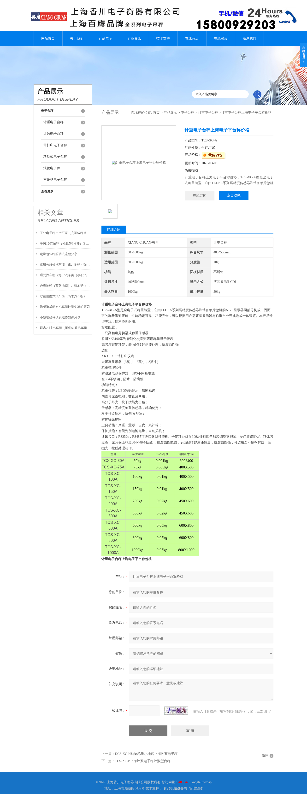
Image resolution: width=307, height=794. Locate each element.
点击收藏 (234, 195)
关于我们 (76, 38)
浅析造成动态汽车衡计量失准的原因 (65, 307)
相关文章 (50, 212)
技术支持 (163, 38)
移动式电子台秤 (55, 156)
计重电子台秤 (53, 122)
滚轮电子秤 (51, 168)
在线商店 (192, 38)
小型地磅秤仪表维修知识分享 (60, 317)
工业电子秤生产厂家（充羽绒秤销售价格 (65, 233)
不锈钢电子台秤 (55, 179)
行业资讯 (134, 38)
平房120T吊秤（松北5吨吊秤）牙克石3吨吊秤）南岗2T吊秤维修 (65, 243)
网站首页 (48, 38)
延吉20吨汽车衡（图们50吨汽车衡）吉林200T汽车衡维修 (65, 328)
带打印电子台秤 (55, 145)
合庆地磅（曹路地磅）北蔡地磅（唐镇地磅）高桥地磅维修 (65, 285)
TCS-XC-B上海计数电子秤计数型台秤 (143, 761)
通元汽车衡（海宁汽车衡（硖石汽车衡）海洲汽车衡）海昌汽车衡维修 (65, 275)
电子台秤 (187, 112)
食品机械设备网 (175, 788)
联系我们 (249, 38)
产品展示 (105, 38)
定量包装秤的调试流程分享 (58, 254)
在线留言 (220, 38)
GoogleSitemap (201, 782)
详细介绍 (113, 229)
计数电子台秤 (53, 133)
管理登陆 (196, 788)
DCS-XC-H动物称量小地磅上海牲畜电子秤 (146, 754)
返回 (265, 756)
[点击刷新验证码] (176, 710)
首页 (156, 112)
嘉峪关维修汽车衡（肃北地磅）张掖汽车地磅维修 (65, 264)
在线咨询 (199, 195)
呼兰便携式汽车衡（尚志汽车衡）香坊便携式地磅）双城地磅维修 (65, 296)
